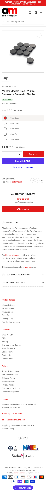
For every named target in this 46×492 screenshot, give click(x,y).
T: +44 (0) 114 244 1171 (12, 414)
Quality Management (10, 392)
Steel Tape (6, 315)
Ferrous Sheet (8, 308)
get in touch (17, 182)
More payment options (23, 167)
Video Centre (7, 358)
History (5, 341)
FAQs (4, 338)
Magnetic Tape (8, 312)
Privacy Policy (8, 385)
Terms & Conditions (10, 371)
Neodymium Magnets (11, 322)
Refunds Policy (8, 381)
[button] (7, 110)
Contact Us (7, 355)
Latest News (7, 352)
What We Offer (8, 335)
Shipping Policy (8, 378)
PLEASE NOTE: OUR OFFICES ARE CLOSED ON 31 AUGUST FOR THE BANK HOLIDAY (23, 3)
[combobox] (23, 21)
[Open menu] (41, 12)
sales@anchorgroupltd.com (13, 420)
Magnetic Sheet (8, 305)
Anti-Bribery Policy (10, 375)
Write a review (23, 209)
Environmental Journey (11, 345)
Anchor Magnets (9, 87)
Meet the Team (8, 348)
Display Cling (7, 319)
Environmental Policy (11, 388)
